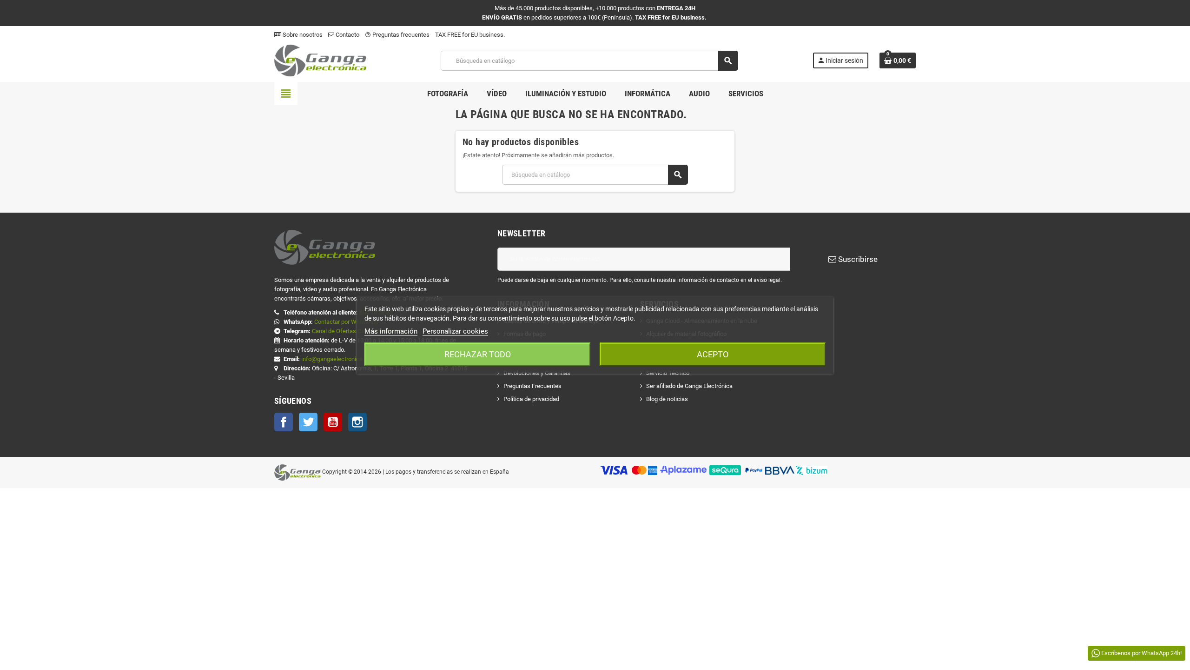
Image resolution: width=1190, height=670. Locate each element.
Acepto (712, 354)
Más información (390, 331)
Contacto (346, 34)
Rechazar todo (477, 354)
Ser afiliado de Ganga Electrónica (689, 385)
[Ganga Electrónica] (320, 60)
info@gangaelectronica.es (335, 358)
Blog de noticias (667, 398)
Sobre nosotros (302, 34)
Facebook (283, 422)
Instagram (357, 422)
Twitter (308, 422)
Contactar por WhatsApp (346, 321)
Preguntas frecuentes (397, 34)
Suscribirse (857, 259)
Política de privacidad (531, 398)
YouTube (333, 422)
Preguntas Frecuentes (532, 385)
